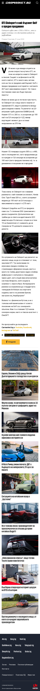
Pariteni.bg (17, 651)
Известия (31, 675)
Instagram (6, 330)
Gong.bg (13, 639)
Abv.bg (4, 639)
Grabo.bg (28, 651)
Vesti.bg (23, 639)
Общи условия (17, 688)
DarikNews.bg (7, 645)
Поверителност (8, 675)
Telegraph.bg (29, 645)
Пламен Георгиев (8, 39)
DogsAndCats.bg (8, 657)
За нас (4, 665)
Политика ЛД (21, 675)
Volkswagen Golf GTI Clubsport (14, 335)
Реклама (12, 665)
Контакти (5, 669)
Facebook (27, 327)
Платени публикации (25, 665)
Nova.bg (18, 645)
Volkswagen (30, 335)
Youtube (18, 327)
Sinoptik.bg (6, 651)
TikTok (15, 330)
